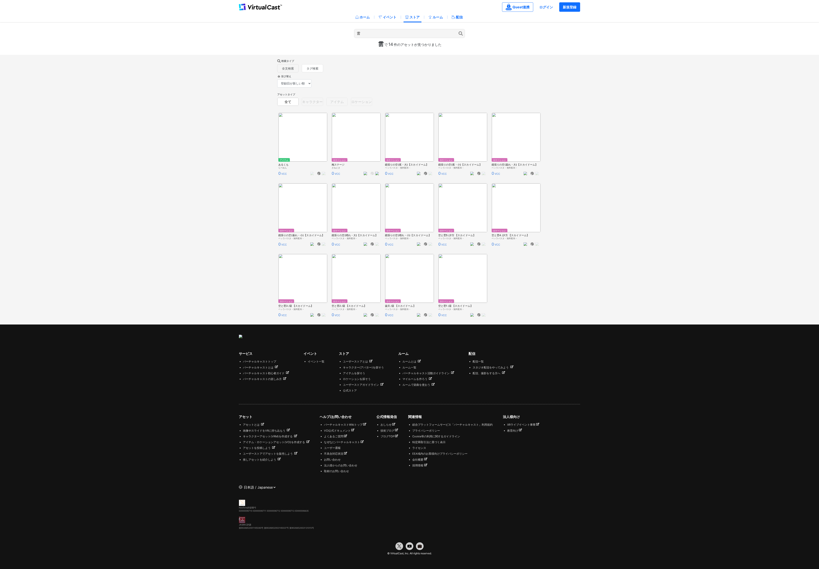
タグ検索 (312, 68)
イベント (389, 17)
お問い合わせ (332, 459)
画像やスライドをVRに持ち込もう (264, 430)
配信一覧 (478, 361)
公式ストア (350, 390)
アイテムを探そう (354, 373)
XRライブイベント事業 (521, 424)
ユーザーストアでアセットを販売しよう (268, 453)
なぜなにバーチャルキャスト (342, 442)
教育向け (512, 430)
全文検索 (288, 68)
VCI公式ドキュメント (337, 430)
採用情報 (417, 465)
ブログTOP (387, 436)
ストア (415, 17)
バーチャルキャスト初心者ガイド (264, 373)
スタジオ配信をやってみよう (491, 367)
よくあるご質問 (333, 436)
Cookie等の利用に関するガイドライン (436, 436)
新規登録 (569, 7)
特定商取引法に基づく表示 (429, 442)
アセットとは (251, 424)
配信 (459, 17)
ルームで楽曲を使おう (416, 384)
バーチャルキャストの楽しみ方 (263, 379)
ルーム (438, 17)
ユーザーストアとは (356, 361)
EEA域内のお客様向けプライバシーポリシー (440, 453)
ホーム (365, 17)
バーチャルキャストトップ (259, 361)
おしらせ (386, 424)
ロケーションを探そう (357, 379)
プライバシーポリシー (426, 430)
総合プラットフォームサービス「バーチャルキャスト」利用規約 (452, 424)
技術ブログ (387, 430)
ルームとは (409, 361)
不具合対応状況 (333, 453)
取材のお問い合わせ (336, 471)
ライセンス (419, 448)
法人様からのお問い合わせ (340, 465)
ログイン (546, 7)
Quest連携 (521, 7)
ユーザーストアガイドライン (361, 384)
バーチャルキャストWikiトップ (343, 424)
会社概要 (417, 459)
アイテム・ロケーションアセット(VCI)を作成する (274, 442)
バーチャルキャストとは (258, 367)
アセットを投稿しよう (257, 448)
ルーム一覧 (409, 367)
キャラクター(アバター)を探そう (363, 367)
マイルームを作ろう (415, 379)
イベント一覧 (316, 361)
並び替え (286, 76)
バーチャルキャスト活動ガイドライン (426, 373)
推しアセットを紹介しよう (260, 459)
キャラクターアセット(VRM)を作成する (268, 436)
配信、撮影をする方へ (487, 373)
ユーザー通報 (332, 448)
